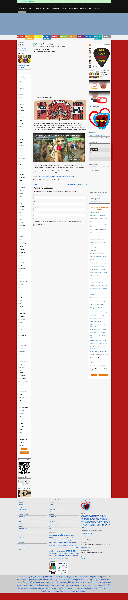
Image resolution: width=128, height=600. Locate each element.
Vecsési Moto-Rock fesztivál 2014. (76, 184)
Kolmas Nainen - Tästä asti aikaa (99, 218)
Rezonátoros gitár (31, 590)
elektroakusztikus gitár (71, 538)
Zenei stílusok (54, 5)
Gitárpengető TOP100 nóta (97, 135)
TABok (90, 8)
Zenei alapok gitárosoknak (96, 584)
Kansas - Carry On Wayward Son (99, 285)
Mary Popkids (57, 180)
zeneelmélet (57, 558)
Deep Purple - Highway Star (98, 239)
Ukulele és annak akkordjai (29, 587)
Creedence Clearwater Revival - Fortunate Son (98, 325)
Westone (22, 310)
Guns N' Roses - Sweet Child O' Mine (98, 243)
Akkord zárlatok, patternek (42, 581)
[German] (20, 45)
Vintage (22, 133)
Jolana (21, 219)
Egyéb (51, 504)
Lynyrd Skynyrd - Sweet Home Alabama (98, 293)
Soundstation (23, 439)
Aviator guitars (23, 375)
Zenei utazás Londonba (86, 533)
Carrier (22, 307)
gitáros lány (53, 545)
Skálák (58, 578)
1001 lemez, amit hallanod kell (65, 584)
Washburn (22, 252)
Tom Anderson (23, 281)
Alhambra (22, 268)
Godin (21, 222)
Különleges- (27, 5)
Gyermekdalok (95, 581)
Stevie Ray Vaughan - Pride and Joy (99, 279)
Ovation (22, 287)
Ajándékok (20, 36)
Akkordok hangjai (95, 578)
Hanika (21, 385)
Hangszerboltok (55, 8)
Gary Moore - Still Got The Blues (99, 343)
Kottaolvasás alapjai (27, 578)
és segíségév (92, 523)
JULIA (21, 433)
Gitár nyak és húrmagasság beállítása (87, 587)
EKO (21, 364)
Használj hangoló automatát (30, 588)
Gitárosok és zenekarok (59, 576)
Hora (21, 155)
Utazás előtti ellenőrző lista (38, 582)
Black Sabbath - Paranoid (97, 253)
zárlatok (67, 558)
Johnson (22, 429)
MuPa (64, 551)
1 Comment (62, 46)
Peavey (22, 436)
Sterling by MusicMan (22, 235)
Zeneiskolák (63, 8)
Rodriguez (22, 209)
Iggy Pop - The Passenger (97, 304)
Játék (35, 36)
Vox (21, 161)
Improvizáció (97, 8)
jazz (65, 548)
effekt (64, 538)
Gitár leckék (63, 36)
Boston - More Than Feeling (98, 301)
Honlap (35, 213)
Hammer (22, 262)
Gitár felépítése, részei (105, 588)
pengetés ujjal (62, 553)
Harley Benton (23, 361)
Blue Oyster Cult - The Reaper (98, 332)
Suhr (21, 394)
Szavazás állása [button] (24, 452)
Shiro (21, 107)
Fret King (22, 177)
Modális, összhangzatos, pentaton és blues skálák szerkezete (75, 579)
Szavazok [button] (24, 449)
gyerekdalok (62, 545)
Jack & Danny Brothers (23, 371)
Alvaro (21, 232)
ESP (21, 126)
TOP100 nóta (46, 8)
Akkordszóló (46, 579)
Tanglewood (23, 413)
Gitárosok (79, 36)
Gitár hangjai (76, 576)
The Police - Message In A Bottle (99, 298)
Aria (21, 265)
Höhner (22, 216)
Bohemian (22, 351)
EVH (21, 323)
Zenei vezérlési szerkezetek (49, 578)
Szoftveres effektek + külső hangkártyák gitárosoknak (86, 588)
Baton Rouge (23, 243)
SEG (21, 297)
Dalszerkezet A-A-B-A (80, 581)
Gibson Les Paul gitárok (66, 590)
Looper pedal (54, 588)
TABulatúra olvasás (37, 578)
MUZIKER (83, 559)
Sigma (21, 142)
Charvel (22, 212)
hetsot (93, 515)
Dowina (22, 152)
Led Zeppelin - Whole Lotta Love (99, 263)
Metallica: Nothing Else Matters (99, 340)
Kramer (22, 190)
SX (20, 332)
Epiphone (22, 104)
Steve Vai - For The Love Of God (99, 351)
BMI (21, 300)
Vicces (29, 8)
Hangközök (63, 578)
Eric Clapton (61, 540)
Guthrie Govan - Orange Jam (98, 315)
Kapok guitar (23, 345)
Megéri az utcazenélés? (81, 582)
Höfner (21, 136)
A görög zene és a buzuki (41, 587)
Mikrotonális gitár (21, 590)
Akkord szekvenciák (64, 591)
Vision (21, 129)
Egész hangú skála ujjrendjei (29, 581)
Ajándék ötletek (84, 585)
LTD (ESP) (22, 145)
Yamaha (22, 94)
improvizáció (60, 548)
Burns (21, 354)
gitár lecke (68, 542)
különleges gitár (58, 551)
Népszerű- (20, 5)
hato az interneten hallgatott (95, 523)
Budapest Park (38, 180)
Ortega (22, 410)
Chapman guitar (24, 381)
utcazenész (75, 555)
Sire (21, 171)
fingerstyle (67, 540)
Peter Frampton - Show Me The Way (98, 225)
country (61, 538)
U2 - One (93, 250)
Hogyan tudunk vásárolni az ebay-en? (81, 584)
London (108, 581)
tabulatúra (61, 555)
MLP (21, 303)
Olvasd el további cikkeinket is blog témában (46, 585)
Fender (22, 85)
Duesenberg (23, 420)
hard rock (54, 548)
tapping (67, 555)
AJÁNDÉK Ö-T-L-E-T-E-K (62, 585)
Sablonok (89, 581)
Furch (21, 193)
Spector (22, 442)
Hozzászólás (36, 194)
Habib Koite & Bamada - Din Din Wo (99, 354)
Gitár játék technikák (64, 5)
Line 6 (21, 348)
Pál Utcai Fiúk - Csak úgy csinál (98, 229)
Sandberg (22, 316)
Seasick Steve (23, 358)
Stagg (21, 259)
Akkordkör (88, 578)
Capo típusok (51, 587)
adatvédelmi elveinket (91, 540)
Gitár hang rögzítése (92, 582)
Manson (22, 200)
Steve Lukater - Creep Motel (98, 269)
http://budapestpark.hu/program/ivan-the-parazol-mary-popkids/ (56, 176)
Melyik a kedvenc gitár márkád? (98, 138)
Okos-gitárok (36, 5)
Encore (21, 271)
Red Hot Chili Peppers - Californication (96, 308)
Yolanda (22, 174)
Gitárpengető (43, 46)
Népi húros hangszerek (93, 590)
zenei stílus (62, 558)
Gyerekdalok (72, 36)
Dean (21, 240)
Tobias (21, 197)
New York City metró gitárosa (79, 590)
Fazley (21, 423)
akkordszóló (66, 535)
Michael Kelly (23, 397)
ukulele (70, 555)
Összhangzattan (70, 578)
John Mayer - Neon (96, 247)
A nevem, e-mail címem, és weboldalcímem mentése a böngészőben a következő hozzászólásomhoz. (57, 221)
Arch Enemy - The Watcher (97, 358)
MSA (21, 181)
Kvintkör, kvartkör (80, 578)
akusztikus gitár (73, 535)
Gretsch (22, 117)
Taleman (22, 275)
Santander (22, 249)
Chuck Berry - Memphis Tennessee (99, 272)
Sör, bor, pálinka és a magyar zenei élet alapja (65, 582)
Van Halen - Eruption (96, 275)
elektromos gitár (53, 540)
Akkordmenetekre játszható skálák (57, 581)
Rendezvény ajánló (97, 37)
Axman (21, 284)
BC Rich (22, 278)
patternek (56, 553)
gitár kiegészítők (59, 542)
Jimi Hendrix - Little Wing (97, 236)
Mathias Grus (23, 378)
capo (59, 538)
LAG (21, 291)
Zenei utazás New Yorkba (87, 535)
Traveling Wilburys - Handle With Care (98, 289)
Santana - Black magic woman (98, 256)
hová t (101, 518)
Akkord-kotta (83, 8)
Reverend (22, 388)
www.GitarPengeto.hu (97, 554)
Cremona (22, 110)
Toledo (22, 445)
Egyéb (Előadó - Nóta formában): (99, 369)
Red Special (23, 367)
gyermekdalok (70, 545)
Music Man (22, 158)
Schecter (22, 255)
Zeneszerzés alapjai (73, 8)
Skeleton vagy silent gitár (54, 590)
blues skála (55, 538)
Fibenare (22, 342)
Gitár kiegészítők (45, 5)
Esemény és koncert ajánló (47, 576)
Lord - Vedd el (94, 221)
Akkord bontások (21, 579)
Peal (21, 329)
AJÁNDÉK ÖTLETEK (22, 8)
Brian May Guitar (24, 407)
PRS (21, 114)
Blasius (22, 417)
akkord (50, 535)
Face (21, 203)
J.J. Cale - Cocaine (95, 212)
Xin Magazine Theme (106, 576)
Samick (21, 120)
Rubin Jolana (23, 335)
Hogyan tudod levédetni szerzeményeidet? (47, 584)
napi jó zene (72, 550)
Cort (21, 101)
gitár (71, 540)
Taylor (21, 165)
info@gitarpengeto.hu (85, 547)
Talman (22, 404)
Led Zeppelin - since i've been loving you (98, 361)
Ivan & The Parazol (48, 180)
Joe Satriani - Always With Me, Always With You (98, 347)
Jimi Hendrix (69, 548)
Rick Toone (22, 225)
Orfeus (21, 246)
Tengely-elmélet (70, 581)
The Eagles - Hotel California (98, 365)
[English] (18, 45)
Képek (90, 5)
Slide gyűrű (44, 590)
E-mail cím (36, 207)
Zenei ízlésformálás (102, 582)
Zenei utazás (106, 36)
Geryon (22, 168)
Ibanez (22, 88)
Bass (21, 339)
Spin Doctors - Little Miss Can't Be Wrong (99, 336)
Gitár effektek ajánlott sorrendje (66, 588)
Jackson (22, 98)
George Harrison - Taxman (97, 266)
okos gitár (51, 553)
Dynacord (22, 326)
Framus (22, 149)
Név (34, 201)
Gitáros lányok (74, 5)
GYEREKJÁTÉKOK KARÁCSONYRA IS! (99, 167)
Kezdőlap (31, 576)
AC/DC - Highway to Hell (97, 282)
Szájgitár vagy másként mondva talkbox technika (66, 587)
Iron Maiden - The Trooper (98, 318)
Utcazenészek (83, 5)
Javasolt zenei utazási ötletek (87, 532)
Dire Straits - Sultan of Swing (98, 232)
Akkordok (105, 5)
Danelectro (23, 391)
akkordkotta (58, 534)
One (35, 184)
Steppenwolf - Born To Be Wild (98, 329)
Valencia (22, 228)
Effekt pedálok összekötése (44, 588)
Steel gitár (38, 590)
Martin (21, 91)
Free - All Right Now (96, 321)
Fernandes (22, 187)
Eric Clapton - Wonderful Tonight (99, 259)
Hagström (22, 184)
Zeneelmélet (55, 36)
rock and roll (76, 553)
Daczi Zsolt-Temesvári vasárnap (99, 312)
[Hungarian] (22, 45)
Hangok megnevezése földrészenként (88, 576)
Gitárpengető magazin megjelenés (77, 591)
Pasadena (22, 319)
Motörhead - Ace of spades (98, 215)
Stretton (22, 123)
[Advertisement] (64, 24)
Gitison (22, 426)
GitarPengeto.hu (23, 576)
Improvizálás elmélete (55, 579)
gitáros (74, 542)
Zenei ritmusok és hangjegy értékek (34, 579)
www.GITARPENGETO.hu (26, 2)
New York (20, 582)
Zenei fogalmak (97, 5)
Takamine (22, 206)
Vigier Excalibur (24, 313)
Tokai (21, 139)
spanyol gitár (54, 555)
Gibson (21, 82)
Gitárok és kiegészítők (46, 37)
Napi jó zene (89, 36)
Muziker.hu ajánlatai (94, 201)
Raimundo (22, 401)
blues (51, 537)
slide (50, 555)
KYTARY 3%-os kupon (95, 195)
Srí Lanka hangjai (27, 582)
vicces (51, 558)
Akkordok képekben (105, 578)
